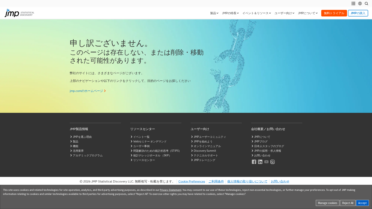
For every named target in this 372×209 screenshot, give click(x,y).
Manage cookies (327, 203)
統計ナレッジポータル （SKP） (152, 155)
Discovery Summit (205, 150)
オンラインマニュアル (207, 146)
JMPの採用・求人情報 (267, 150)
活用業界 (78, 150)
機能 (75, 146)
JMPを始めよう (203, 141)
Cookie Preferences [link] (191, 181)
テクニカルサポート (206, 155)
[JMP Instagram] (273, 164)
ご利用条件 (216, 181)
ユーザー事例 (141, 146)
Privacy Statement (170, 190)
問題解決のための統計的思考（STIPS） (157, 150)
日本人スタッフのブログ (269, 146)
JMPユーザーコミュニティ (210, 137)
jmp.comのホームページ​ (86, 91)
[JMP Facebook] (254, 164)
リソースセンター (144, 160)
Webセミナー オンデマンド (150, 141)
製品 (75, 141)
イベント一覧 (141, 137)
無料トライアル (334, 13)
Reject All (347, 203)
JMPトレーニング (204, 160)
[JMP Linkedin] (260, 164)
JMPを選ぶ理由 (82, 137)
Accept (362, 203)
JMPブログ (261, 141)
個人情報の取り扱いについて (247, 181)
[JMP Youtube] (267, 164)
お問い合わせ (262, 155)
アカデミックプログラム (88, 155)
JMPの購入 (358, 13)
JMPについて (262, 137)
